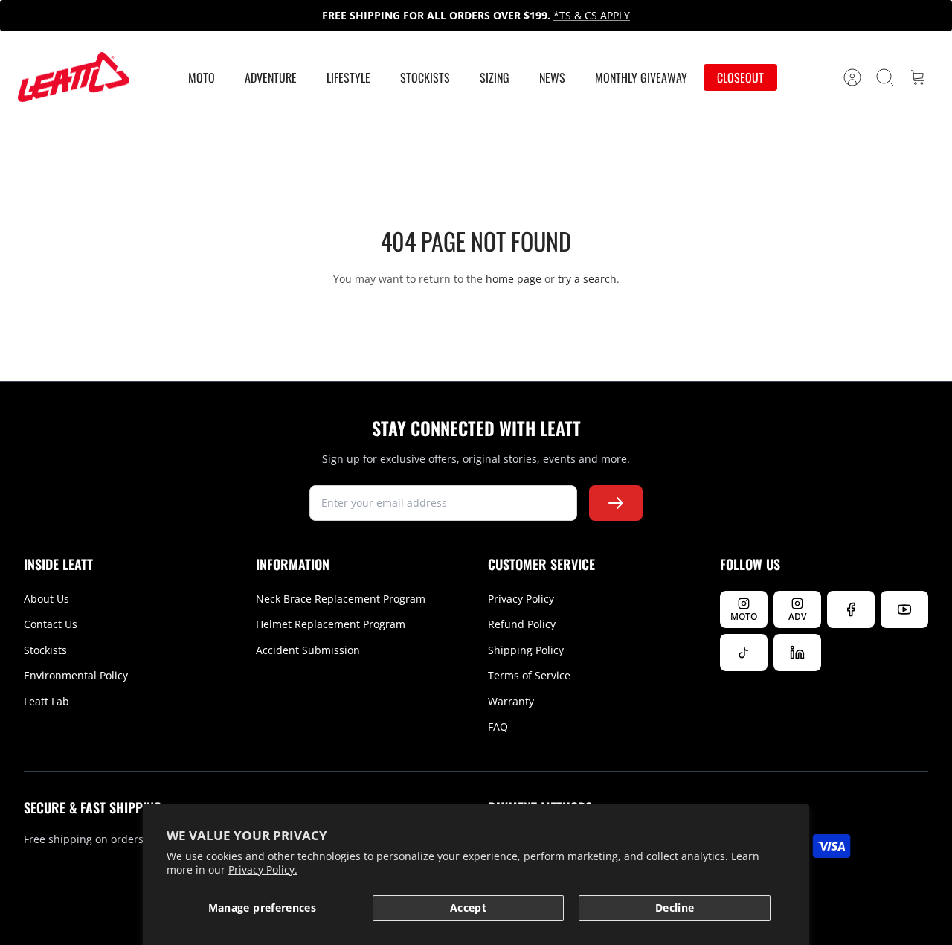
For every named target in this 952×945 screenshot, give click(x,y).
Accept (468, 907)
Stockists (425, 77)
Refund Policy (522, 624)
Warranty (511, 701)
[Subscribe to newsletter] (616, 503)
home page (513, 279)
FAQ (498, 727)
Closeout (740, 77)
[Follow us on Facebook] (851, 609)
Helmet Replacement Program (330, 624)
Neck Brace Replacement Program (340, 599)
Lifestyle (348, 77)
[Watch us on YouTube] (904, 609)
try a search (587, 279)
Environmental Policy (76, 675)
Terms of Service (529, 675)
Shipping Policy (526, 650)
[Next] (694, 15)
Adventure (271, 77)
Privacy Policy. (263, 869)
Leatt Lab (46, 701)
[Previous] (258, 15)
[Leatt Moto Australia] (73, 77)
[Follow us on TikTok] (744, 652)
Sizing (494, 77)
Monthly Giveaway (641, 77)
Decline (674, 907)
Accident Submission (308, 650)
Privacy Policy (521, 599)
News (552, 77)
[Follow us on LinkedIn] (797, 652)
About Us (46, 599)
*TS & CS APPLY (591, 15)
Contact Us (50, 624)
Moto (201, 77)
